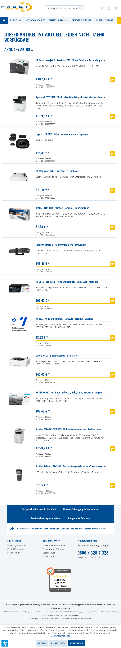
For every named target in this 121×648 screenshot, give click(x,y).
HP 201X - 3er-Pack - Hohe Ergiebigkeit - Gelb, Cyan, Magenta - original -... (67, 282)
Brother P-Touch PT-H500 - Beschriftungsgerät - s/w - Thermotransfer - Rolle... (71, 466)
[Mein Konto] (109, 8)
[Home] (4, 20)
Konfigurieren (76, 643)
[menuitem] (64, 8)
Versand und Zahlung (53, 549)
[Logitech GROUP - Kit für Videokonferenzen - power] (19, 141)
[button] (4, 643)
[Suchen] (81, 8)
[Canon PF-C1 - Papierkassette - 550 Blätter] (19, 362)
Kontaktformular (15, 549)
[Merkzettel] (102, 8)
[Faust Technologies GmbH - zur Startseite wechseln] (16, 8)
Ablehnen (42, 643)
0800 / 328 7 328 (92, 553)
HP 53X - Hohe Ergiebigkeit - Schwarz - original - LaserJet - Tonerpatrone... (65, 319)
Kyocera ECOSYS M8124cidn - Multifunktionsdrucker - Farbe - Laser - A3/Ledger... (70, 97)
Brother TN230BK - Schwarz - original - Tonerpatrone (62, 208)
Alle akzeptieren (58, 643)
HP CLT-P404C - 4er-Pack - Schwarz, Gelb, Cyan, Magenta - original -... (71, 392)
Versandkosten (56, 611)
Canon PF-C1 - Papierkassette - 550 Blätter (57, 355)
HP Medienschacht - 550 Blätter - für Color (57, 171)
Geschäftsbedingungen (54, 545)
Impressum (48, 556)
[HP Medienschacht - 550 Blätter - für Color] (19, 177)
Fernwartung (13, 552)
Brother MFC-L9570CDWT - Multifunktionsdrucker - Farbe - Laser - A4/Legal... (69, 430)
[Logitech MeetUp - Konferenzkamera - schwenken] (19, 251)
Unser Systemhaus (16, 545)
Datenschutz (48, 552)
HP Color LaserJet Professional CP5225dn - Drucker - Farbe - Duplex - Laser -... (70, 60)
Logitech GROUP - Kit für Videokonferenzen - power (62, 134)
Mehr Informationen (60, 635)
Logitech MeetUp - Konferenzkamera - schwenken (61, 245)
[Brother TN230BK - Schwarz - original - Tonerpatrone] (19, 214)
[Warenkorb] (116, 8)
